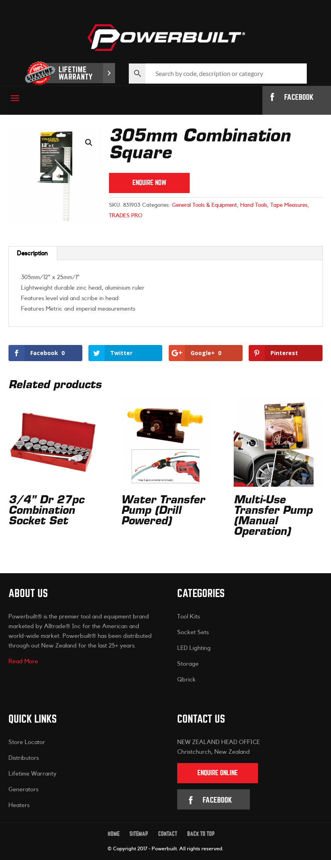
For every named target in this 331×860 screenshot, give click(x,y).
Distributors (23, 758)
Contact (167, 834)
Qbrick (186, 680)
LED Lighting (194, 648)
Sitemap (139, 834)
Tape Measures (289, 205)
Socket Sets (193, 632)
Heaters (18, 805)
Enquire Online (217, 773)
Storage (188, 664)
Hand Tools (253, 205)
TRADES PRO (125, 216)
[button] (89, 142)
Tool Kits (188, 617)
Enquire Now (149, 182)
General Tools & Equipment (204, 205)
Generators (23, 789)
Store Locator (26, 742)
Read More (23, 661)
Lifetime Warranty (32, 774)
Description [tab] (32, 253)
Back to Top (201, 834)
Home (113, 834)
